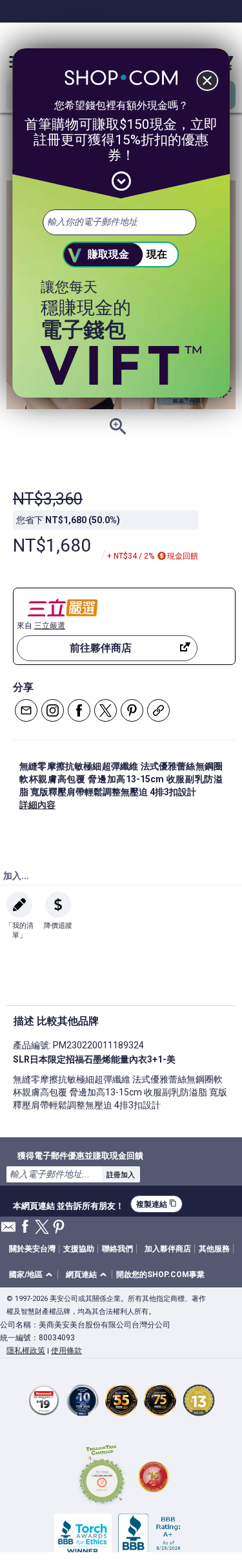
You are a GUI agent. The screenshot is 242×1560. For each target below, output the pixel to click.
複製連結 (156, 1204)
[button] (33, 1275)
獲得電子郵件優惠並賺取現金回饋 (80, 1155)
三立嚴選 (49, 625)
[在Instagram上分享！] (52, 710)
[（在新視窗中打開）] (102, 1476)
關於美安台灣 (32, 1248)
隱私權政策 (25, 1350)
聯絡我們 (117, 1248)
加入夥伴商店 (168, 1248)
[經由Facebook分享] (79, 710)
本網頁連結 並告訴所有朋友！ (68, 1204)
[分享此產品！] (158, 710)
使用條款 (66, 1350)
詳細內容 (37, 805)
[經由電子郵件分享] (26, 710)
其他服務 (214, 1248)
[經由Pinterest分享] (132, 710)
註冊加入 (120, 1175)
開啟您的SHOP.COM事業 (160, 1274)
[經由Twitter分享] (105, 710)
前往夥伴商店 (101, 647)
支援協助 (78, 1248)
